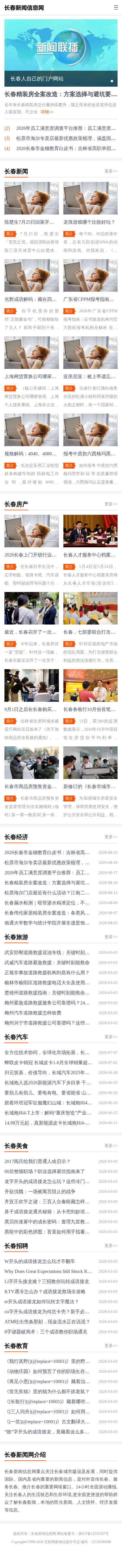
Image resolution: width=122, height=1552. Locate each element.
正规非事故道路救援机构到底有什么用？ (47, 972)
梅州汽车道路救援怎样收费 (32, 1012)
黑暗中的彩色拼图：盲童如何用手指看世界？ (48, 1231)
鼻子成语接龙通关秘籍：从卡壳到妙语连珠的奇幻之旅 (48, 1211)
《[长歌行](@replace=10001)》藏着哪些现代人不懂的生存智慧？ (48, 1401)
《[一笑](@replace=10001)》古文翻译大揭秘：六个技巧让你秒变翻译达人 (48, 1421)
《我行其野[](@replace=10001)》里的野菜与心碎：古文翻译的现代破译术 (48, 1361)
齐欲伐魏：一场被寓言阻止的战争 (40, 1191)
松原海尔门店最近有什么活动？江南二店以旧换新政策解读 (48, 892)
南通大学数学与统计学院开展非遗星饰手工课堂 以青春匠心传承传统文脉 (48, 922)
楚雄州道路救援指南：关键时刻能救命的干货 (48, 992)
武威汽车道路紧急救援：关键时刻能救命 (47, 962)
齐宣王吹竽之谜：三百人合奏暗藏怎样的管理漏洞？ (48, 1201)
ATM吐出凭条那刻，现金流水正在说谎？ (47, 1321)
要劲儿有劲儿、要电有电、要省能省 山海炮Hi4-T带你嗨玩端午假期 (48, 1092)
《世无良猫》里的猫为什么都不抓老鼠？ (47, 1391)
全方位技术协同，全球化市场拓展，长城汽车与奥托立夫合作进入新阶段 (48, 1052)
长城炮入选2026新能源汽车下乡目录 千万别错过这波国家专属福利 (48, 1082)
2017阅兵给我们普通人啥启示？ (37, 1161)
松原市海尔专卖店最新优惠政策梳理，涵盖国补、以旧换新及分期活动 (48, 862)
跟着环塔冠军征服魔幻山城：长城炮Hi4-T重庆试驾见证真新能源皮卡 (48, 1102)
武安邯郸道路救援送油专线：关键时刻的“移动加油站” (48, 952)
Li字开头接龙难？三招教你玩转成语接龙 (46, 1281)
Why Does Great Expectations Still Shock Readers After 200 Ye (48, 1271)
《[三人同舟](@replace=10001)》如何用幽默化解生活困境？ (48, 1411)
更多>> (111, 171)
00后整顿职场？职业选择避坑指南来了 (44, 1171)
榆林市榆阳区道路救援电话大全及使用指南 (48, 982)
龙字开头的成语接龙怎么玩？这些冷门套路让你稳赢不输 (48, 1181)
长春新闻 (27, 1502)
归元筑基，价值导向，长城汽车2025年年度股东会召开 (48, 1072)
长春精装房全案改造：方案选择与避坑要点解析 (48, 882)
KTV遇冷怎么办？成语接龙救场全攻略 (45, 1291)
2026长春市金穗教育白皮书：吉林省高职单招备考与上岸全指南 (48, 852)
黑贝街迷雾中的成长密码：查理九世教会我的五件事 (48, 1221)
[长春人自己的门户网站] (61, 84)
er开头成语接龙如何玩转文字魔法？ (41, 1301)
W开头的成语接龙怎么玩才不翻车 (39, 1261)
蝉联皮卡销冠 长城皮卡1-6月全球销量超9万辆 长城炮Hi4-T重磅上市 (48, 1062)
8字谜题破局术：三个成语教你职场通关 (45, 1331)
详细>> (47, 112)
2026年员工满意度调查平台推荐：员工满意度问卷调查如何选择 (48, 872)
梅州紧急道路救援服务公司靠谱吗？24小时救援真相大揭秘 (48, 1002)
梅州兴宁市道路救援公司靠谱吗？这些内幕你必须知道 (48, 1022)
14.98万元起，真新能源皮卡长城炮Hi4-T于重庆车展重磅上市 (48, 1122)
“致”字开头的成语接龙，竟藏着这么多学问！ (48, 1431)
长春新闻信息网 (43, 1534)
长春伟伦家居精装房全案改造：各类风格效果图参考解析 (48, 912)
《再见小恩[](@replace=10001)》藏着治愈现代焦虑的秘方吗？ (48, 1381)
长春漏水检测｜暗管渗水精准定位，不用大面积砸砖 (48, 902)
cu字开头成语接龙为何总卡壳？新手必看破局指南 (48, 1311)
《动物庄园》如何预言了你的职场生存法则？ (48, 1371)
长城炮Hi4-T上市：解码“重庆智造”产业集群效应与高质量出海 (48, 1112)
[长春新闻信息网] (24, 11)
